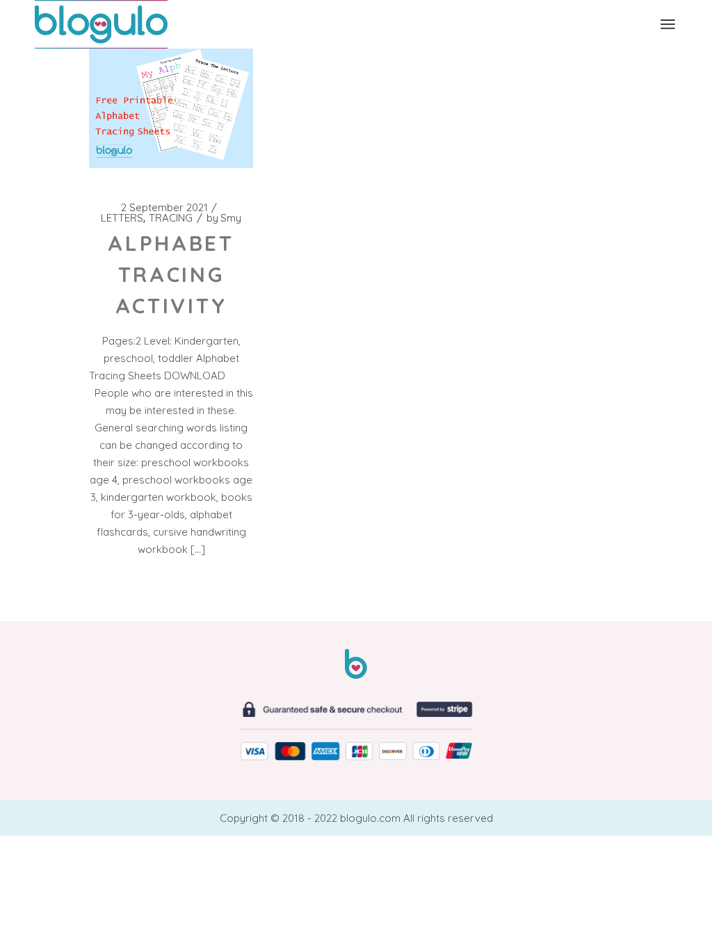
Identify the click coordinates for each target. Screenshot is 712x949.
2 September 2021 (164, 207)
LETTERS (122, 218)
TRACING (171, 218)
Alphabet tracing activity (171, 274)
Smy (224, 218)
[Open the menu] (667, 24)
